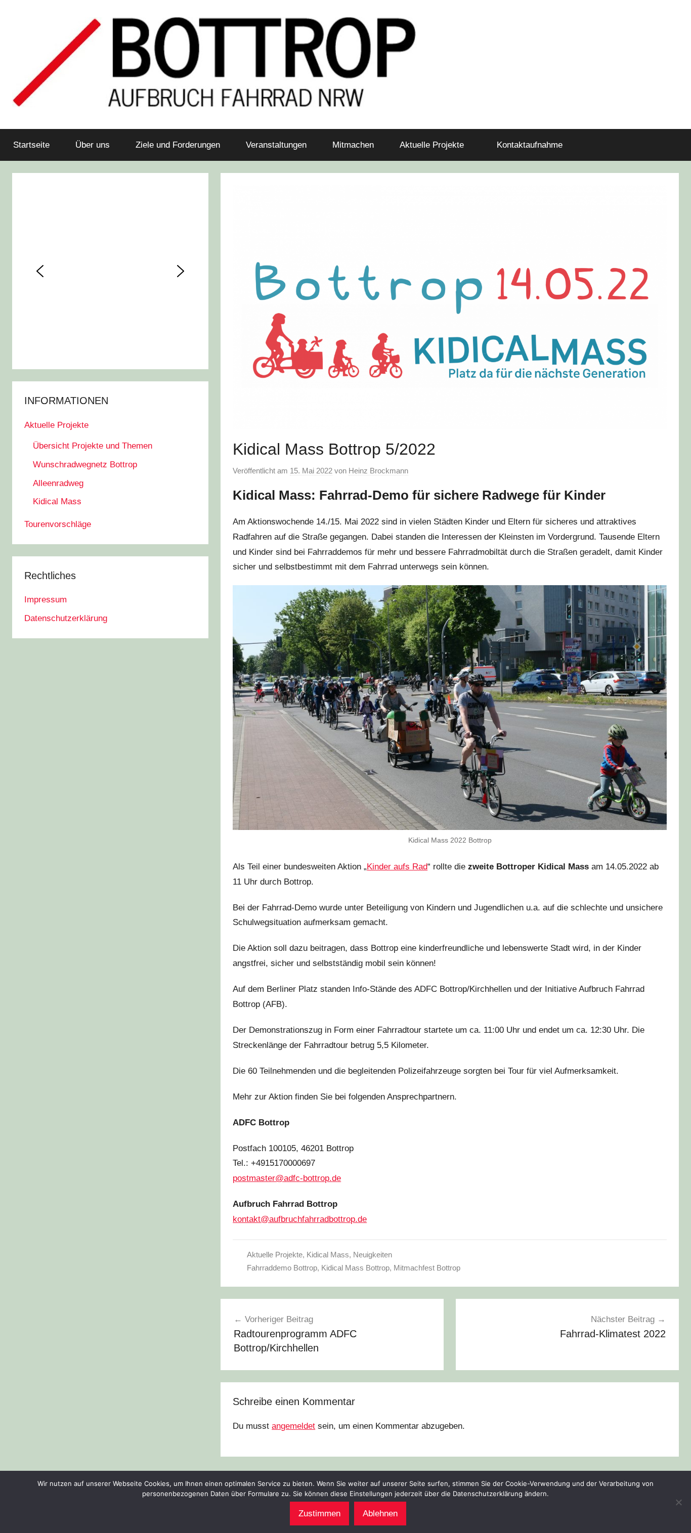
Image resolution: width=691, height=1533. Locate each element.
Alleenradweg (58, 483)
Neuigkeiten (372, 1254)
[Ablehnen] (678, 1502)
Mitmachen (353, 145)
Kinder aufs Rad (397, 866)
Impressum (45, 599)
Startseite (31, 145)
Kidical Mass (328, 1254)
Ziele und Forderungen (178, 145)
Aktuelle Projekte (432, 145)
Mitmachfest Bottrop (427, 1267)
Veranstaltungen (276, 145)
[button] (40, 271)
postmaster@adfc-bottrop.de (287, 1178)
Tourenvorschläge (57, 524)
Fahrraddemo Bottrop (282, 1267)
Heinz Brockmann (378, 470)
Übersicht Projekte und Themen (92, 446)
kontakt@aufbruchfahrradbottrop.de (300, 1219)
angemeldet (293, 1426)
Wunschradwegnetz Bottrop (85, 464)
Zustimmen (319, 1513)
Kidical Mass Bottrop (355, 1267)
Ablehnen (380, 1513)
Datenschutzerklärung (65, 618)
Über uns (92, 145)
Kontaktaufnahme (530, 145)
